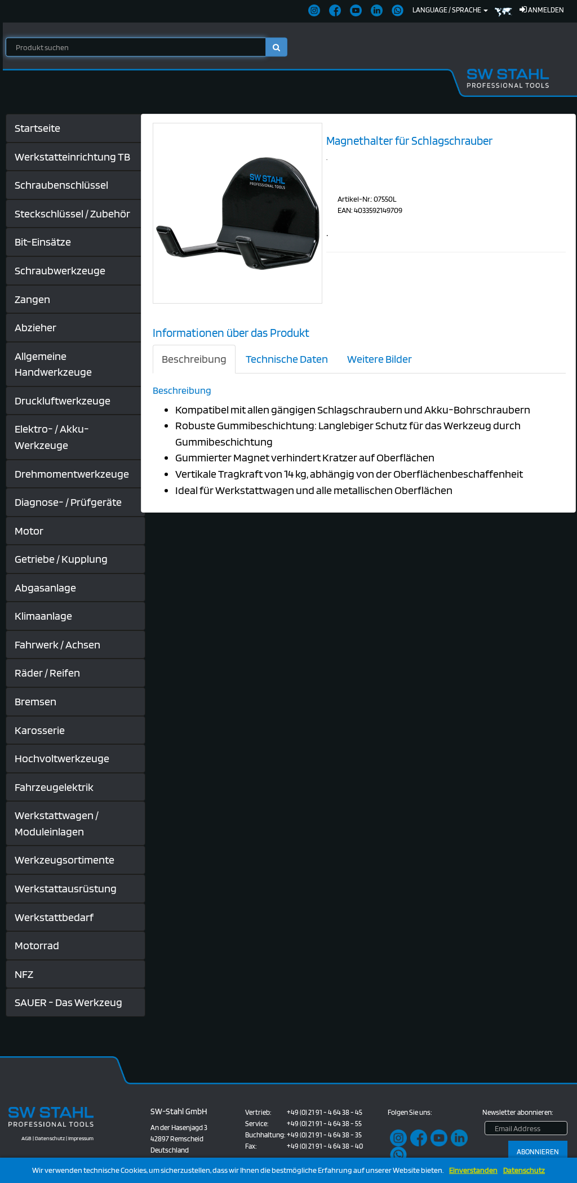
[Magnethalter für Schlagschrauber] (237, 212)
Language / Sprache (447, 10)
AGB (26, 1138)
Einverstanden (473, 1170)
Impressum (81, 1138)
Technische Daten (287, 359)
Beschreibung (194, 359)
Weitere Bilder (379, 359)
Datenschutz (524, 1170)
